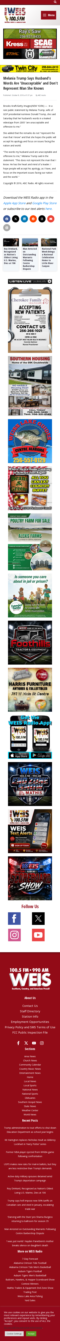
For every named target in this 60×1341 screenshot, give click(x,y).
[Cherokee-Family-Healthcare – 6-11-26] (30, 319)
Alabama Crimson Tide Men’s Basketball (30, 1267)
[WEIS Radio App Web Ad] (30, 736)
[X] (26, 1043)
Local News (30, 1081)
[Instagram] (42, 1043)
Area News (30, 1056)
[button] (55, 2)
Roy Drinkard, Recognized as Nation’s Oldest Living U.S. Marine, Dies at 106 (11, 256)
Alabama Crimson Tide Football (30, 1262)
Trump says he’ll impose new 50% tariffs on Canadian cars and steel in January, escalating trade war (30, 1204)
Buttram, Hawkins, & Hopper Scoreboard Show (30, 1279)
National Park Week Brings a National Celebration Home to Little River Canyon (49, 257)
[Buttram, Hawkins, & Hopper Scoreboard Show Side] (30, 878)
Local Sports (30, 1085)
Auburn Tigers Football (30, 1271)
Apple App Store (14, 203)
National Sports (30, 1093)
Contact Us (30, 1006)
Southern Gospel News (30, 1102)
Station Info (30, 1016)
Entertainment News (30, 1072)
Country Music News (30, 1068)
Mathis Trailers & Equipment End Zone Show (30, 1287)
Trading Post (30, 1292)
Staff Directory (30, 1011)
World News (30, 1114)
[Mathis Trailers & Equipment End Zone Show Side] (30, 783)
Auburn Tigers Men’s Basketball (30, 1275)
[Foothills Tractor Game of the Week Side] (30, 642)
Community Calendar (30, 1064)
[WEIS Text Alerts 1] (30, 830)
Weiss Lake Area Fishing (30, 1296)
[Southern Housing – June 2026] (30, 385)
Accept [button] (31, 1333)
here (48, 209)
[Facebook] (18, 1043)
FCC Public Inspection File (30, 1032)
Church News (30, 1060)
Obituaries (30, 1097)
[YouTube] (34, 1043)
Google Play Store (44, 203)
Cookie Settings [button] (14, 1333)
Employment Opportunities (30, 1022)
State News (30, 1106)
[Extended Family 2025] (30, 595)
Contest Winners (30, 1283)
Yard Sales (30, 1300)
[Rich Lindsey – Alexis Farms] (30, 541)
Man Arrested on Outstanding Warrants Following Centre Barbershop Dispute (30, 258)
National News (30, 1089)
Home (30, 1077)
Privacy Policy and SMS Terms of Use (30, 1027)
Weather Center (30, 1110)
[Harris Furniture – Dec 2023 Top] (30, 689)
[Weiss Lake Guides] (30, 440)
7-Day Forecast (30, 1258)
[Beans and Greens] (30, 487)
